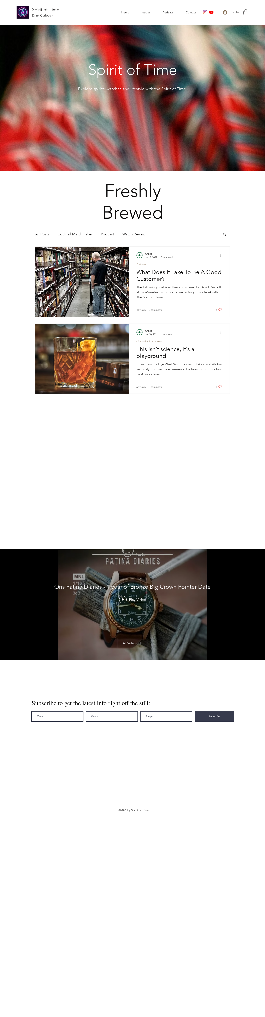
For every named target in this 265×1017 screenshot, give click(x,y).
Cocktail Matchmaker (75, 234)
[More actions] (221, 255)
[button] (245, 12)
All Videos (130, 643)
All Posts (42, 234)
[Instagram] (205, 12)
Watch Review (133, 234)
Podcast (107, 234)
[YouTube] (211, 12)
